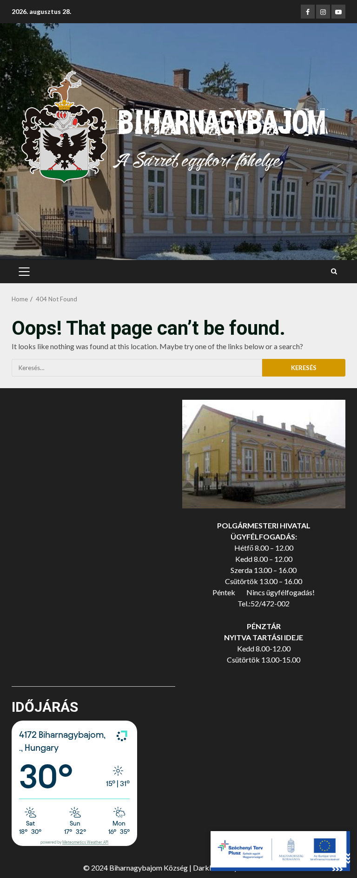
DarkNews (210, 867)
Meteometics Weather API (85, 842)
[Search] (334, 271)
